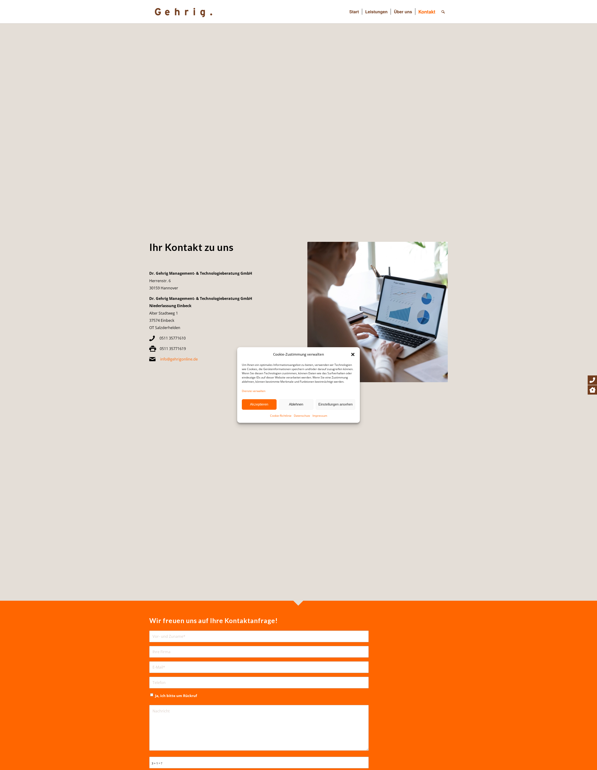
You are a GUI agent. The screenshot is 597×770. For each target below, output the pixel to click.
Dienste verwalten (253, 391)
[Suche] (443, 11)
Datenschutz (302, 416)
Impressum (319, 416)
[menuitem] (354, 11)
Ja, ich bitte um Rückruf (176, 695)
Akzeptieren (259, 404)
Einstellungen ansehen (335, 404)
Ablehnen (296, 404)
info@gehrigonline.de (179, 359)
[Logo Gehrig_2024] (188, 11)
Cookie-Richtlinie (281, 416)
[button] (353, 354)
